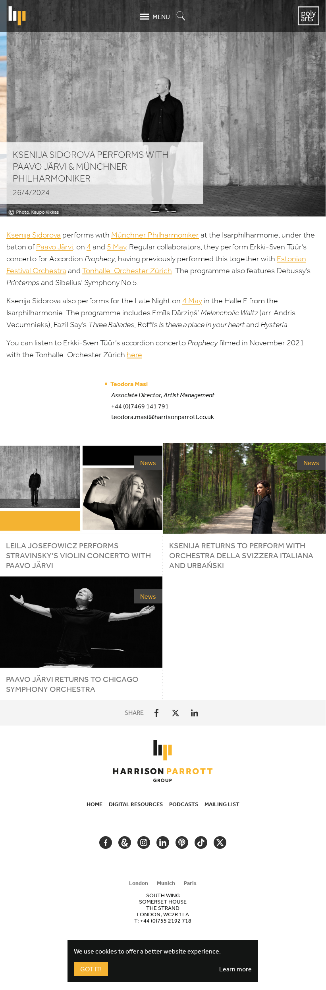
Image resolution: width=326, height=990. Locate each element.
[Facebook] (156, 713)
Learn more (235, 969)
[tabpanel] (163, 908)
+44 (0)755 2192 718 (165, 920)
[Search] (181, 16)
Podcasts (183, 804)
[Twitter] (175, 713)
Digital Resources (136, 804)
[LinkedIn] (194, 713)
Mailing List (221, 804)
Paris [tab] (190, 883)
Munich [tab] (166, 883)
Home (94, 804)
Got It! (91, 969)
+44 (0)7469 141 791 (140, 406)
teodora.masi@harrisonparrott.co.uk (162, 416)
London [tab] (138, 883)
